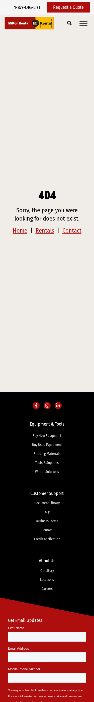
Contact (71, 230)
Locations (47, 580)
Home (20, 230)
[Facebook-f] (36, 405)
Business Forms (47, 521)
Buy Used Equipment (47, 445)
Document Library (47, 503)
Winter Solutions (47, 472)
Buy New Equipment (47, 436)
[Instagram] (47, 405)
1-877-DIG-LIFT (27, 7)
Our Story (47, 571)
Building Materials (47, 454)
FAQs (47, 512)
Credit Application (47, 539)
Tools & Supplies (47, 463)
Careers (47, 589)
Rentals (45, 230)
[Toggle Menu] (83, 23)
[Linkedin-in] (58, 405)
